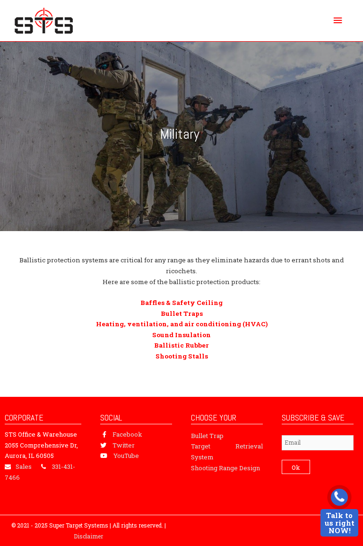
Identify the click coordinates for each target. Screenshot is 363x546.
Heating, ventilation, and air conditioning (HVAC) (182, 324)
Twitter (123, 445)
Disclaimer (88, 536)
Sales (24, 466)
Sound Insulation (181, 335)
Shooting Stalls (182, 356)
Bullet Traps (182, 313)
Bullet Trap (207, 435)
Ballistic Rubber (181, 345)
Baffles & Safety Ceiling (181, 302)
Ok (296, 467)
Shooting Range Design (225, 468)
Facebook (127, 434)
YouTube (126, 455)
